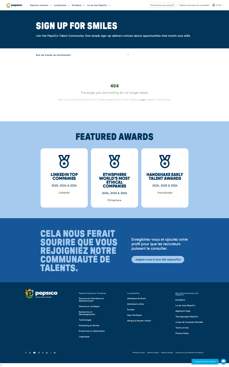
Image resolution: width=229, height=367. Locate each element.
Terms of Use (182, 327)
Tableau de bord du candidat (194, 5)
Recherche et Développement (87, 313)
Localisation (60, 5)
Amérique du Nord (136, 298)
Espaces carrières (39, 5)
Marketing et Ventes (89, 325)
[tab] (82, 55)
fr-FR (218, 5)
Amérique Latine (135, 304)
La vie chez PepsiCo (97, 5)
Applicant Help (182, 311)
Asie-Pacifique (134, 315)
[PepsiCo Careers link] (14, 5)
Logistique (84, 336)
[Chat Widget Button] (223, 361)
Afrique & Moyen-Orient (139, 320)
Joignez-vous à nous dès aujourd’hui (158, 259)
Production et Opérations (92, 331)
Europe (130, 309)
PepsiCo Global (153, 352)
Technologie (85, 320)
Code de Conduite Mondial (189, 322)
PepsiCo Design (167, 352)
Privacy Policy (182, 333)
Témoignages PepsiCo (186, 316)
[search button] (173, 5)
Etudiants (77, 5)
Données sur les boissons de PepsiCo (189, 352)
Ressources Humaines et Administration (91, 299)
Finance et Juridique (89, 306)
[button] (82, 55)
